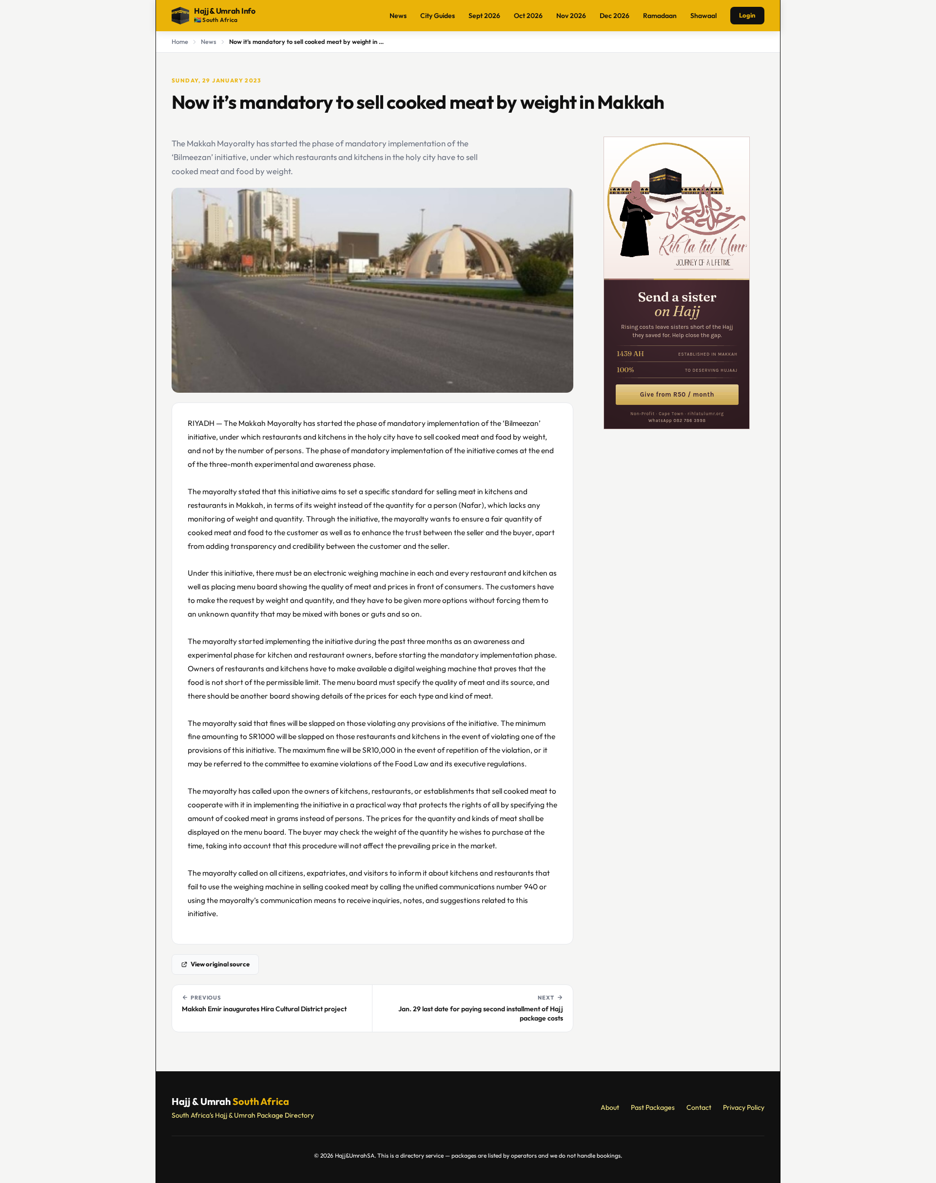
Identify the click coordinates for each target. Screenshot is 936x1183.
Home (180, 41)
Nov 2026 (571, 15)
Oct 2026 (528, 15)
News (398, 15)
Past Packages (653, 1107)
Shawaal (703, 15)
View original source (220, 964)
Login (747, 15)
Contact (698, 1107)
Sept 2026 (484, 15)
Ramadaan (660, 15)
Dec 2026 (614, 15)
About (610, 1107)
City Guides (437, 15)
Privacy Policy (743, 1107)
